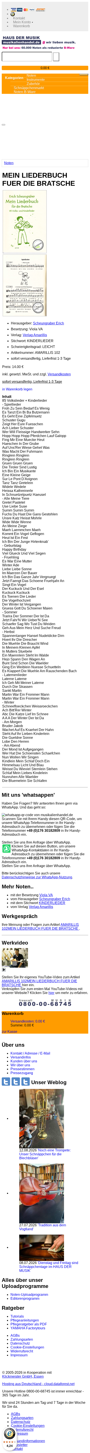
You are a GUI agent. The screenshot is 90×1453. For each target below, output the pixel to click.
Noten (9, 163)
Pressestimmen (22, 1069)
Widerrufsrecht (21, 1351)
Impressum (19, 1355)
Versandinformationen (28, 1441)
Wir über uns (20, 1065)
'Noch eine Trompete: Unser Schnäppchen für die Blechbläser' (45, 1154)
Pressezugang (21, 1073)
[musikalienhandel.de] (39, 40)
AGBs (15, 1335)
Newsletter (19, 1445)
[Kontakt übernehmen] (6, 848)
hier (51, 993)
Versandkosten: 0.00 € (27, 1021)
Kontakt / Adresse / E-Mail (30, 1053)
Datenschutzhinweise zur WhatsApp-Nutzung (37, 877)
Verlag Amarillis (35, 335)
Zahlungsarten (21, 1339)
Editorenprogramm (24, 1298)
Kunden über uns (23, 1061)
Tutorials (17, 1316)
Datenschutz (20, 1343)
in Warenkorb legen (17, 389)
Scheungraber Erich (48, 323)
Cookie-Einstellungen (27, 1347)
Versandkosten (59, 374)
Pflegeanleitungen (24, 1320)
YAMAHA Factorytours (27, 1328)
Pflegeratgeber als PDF (28, 1324)
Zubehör (33, 84)
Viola (46, 895)
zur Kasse (9, 1031)
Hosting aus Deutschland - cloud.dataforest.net (38, 1384)
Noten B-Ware (25, 92)
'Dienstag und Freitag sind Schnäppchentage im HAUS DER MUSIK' (48, 1266)
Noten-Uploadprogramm (29, 1294)
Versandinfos (20, 1057)
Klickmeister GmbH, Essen (23, 1376)
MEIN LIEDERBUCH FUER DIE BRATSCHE (40, 926)
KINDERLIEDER (52, 903)
